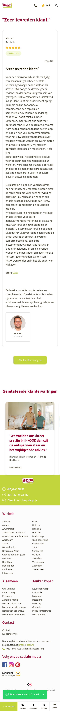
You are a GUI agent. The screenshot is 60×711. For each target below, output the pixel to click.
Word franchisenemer (13, 614)
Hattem (36, 525)
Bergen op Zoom (10, 550)
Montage (36, 596)
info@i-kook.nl (26, 644)
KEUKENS (23, 708)
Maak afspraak (8, 706)
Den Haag (7, 562)
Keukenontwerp (40, 588)
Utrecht (36, 554)
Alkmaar (6, 521)
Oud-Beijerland (40, 539)
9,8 (48, 5)
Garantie (36, 607)
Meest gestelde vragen (14, 607)
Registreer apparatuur (13, 610)
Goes (34, 521)
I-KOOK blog (8, 592)
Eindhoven (7, 569)
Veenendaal (38, 562)
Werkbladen (38, 614)
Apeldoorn (7, 539)
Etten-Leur (7, 573)
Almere (6, 525)
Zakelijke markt (10, 599)
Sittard (35, 547)
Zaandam (37, 565)
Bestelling (37, 599)
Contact (6, 630)
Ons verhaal (8, 588)
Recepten (7, 596)
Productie (37, 592)
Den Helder (13, 53)
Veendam (37, 558)
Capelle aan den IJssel (13, 554)
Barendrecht (8, 547)
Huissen (36, 532)
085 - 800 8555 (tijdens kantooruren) (25, 648)
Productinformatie (41, 610)
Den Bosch (7, 558)
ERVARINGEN (34, 708)
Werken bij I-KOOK (12, 603)
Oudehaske (38, 543)
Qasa (15, 272)
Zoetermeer (38, 569)
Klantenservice (10, 633)
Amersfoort (8, 528)
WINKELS (44, 708)
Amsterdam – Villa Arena (15, 536)
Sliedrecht (37, 550)
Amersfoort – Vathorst (13, 532)
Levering (36, 603)
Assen (5, 543)
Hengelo (36, 528)
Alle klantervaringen (30, 360)
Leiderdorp (38, 536)
